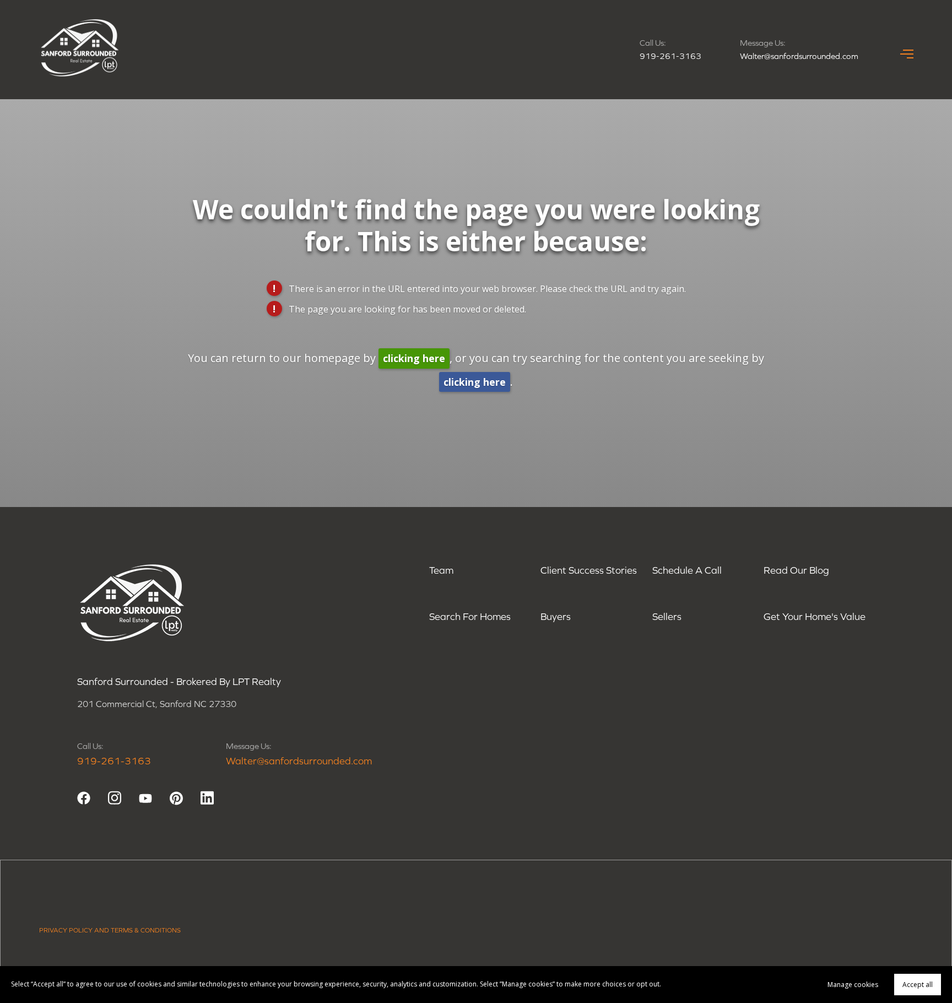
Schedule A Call (687, 570)
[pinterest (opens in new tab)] (176, 798)
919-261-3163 (670, 56)
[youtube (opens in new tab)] (145, 798)
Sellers (666, 616)
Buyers (555, 616)
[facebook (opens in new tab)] (83, 798)
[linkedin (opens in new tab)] (207, 798)
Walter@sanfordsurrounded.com (799, 56)
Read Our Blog (796, 570)
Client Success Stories (588, 570)
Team (441, 570)
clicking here (414, 358)
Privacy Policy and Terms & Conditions (110, 930)
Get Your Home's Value (815, 616)
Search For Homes (470, 616)
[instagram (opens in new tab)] (114, 798)
